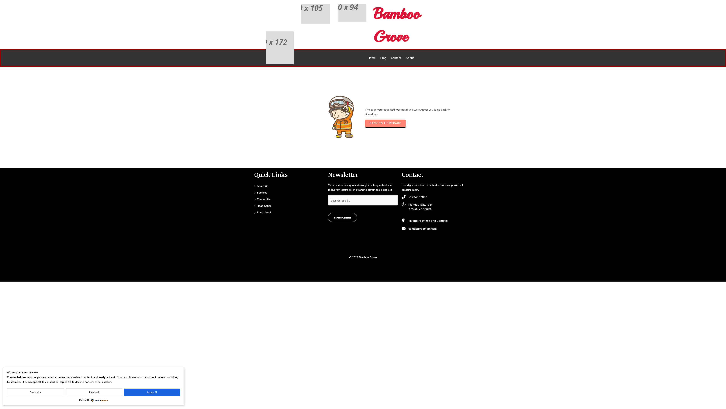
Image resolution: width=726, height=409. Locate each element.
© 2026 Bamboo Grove (363, 257)
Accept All (152, 392)
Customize (35, 392)
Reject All (94, 392)
